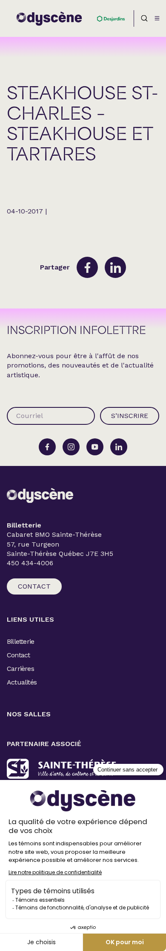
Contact (34, 586)
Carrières (20, 669)
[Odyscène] (40, 495)
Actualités (22, 682)
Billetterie (20, 641)
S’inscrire (129, 416)
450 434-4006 (30, 563)
